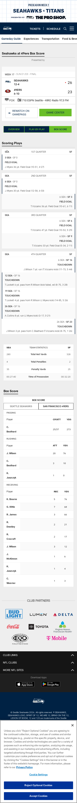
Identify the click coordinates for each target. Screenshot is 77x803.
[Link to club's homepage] (7, 27)
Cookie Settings (38, 774)
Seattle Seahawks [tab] (21, 406)
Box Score (60, 129)
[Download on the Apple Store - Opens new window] (25, 684)
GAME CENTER (55, 112)
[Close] (72, 725)
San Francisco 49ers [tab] (56, 406)
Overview (14, 129)
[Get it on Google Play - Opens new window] (50, 686)
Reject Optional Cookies (38, 785)
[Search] (65, 28)
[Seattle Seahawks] (38, 701)
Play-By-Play (37, 129)
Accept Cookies (39, 795)
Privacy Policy (24, 767)
